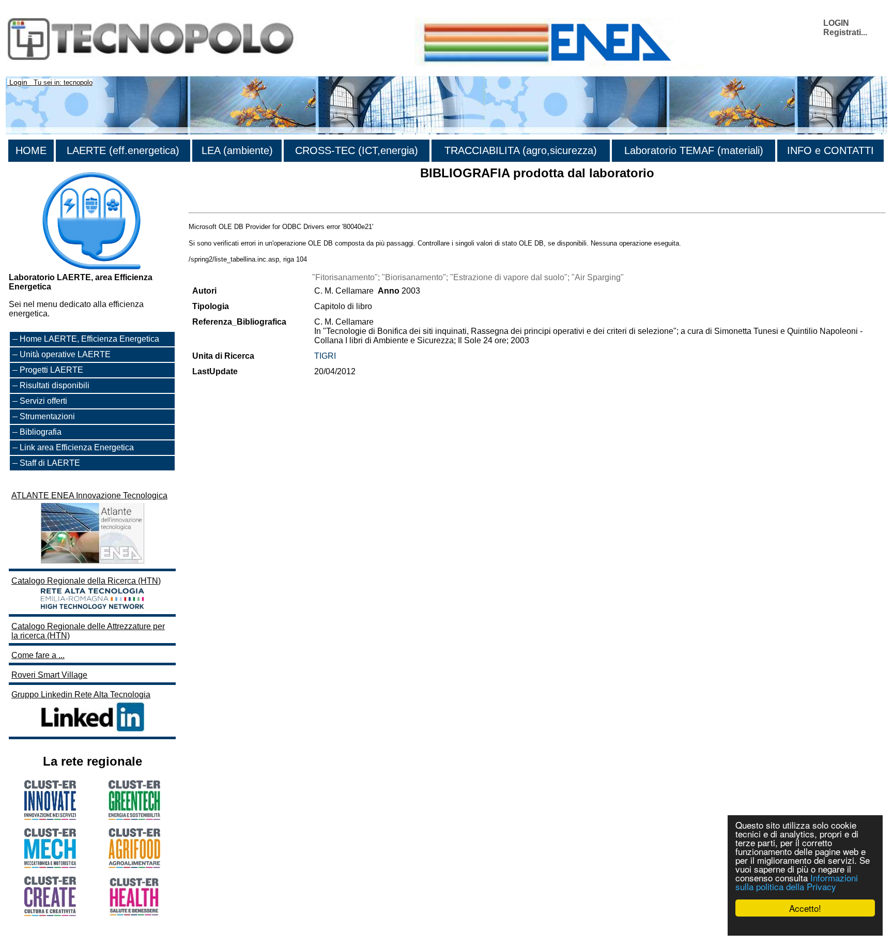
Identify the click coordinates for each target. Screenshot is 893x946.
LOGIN (836, 23)
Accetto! (805, 908)
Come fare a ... (38, 655)
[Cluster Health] (134, 913)
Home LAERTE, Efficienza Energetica (89, 338)
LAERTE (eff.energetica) (123, 150)
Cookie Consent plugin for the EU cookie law (805, 926)
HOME (31, 150)
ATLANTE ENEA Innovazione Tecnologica (89, 495)
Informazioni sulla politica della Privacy (796, 882)
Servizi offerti (43, 400)
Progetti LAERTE (51, 369)
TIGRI (325, 356)
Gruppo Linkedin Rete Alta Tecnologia (80, 694)
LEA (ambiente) (237, 150)
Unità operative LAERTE (65, 354)
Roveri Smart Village (49, 674)
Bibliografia (40, 432)
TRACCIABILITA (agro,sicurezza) (520, 150)
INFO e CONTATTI (830, 150)
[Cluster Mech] (50, 865)
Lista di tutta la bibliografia (236, 203)
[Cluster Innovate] (50, 817)
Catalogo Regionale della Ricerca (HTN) (86, 580)
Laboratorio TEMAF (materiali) (693, 150)
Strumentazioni (47, 416)
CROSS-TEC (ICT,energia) (356, 150)
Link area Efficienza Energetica (77, 447)
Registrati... (845, 32)
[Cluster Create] (50, 913)
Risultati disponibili (54, 385)
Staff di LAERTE (50, 463)
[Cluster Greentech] (134, 817)
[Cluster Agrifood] (134, 865)
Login (18, 82)
